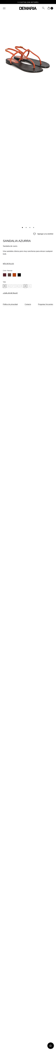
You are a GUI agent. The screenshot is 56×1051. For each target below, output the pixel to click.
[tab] (28, 263)
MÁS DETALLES (8, 263)
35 (5, 286)
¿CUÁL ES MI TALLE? (10, 293)
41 (30, 286)
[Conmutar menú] (4, 8)
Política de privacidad (10, 304)
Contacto (28, 304)
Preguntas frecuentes (45, 304)
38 (17, 286)
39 (21, 286)
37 (13, 286)
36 (9, 286)
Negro (19, 275)
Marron (9, 275)
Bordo (4, 275)
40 (25, 286)
